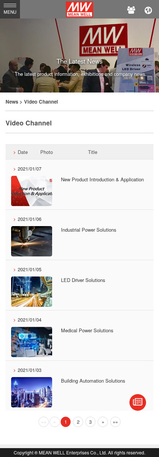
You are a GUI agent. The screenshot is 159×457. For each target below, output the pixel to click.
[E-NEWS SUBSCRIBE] (137, 402)
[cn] (148, 9)
